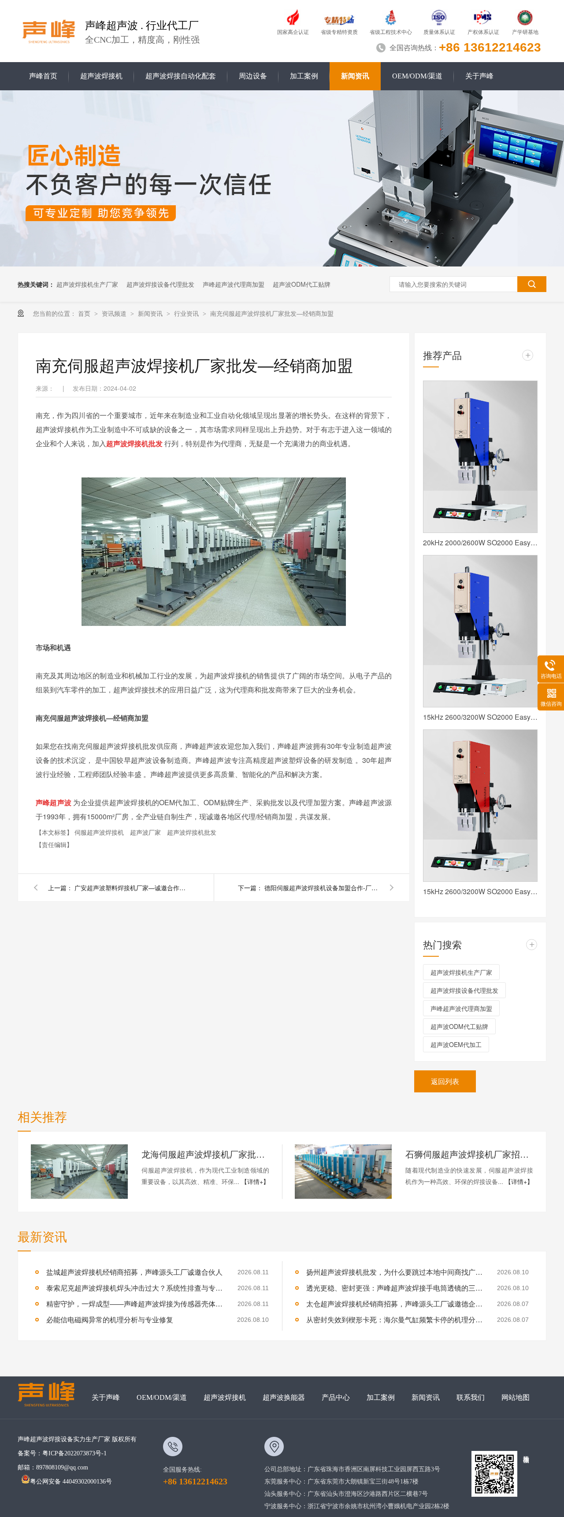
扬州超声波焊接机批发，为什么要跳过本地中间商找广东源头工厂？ (394, 1272)
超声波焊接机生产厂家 (87, 284)
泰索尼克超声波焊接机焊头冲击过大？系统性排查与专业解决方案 (134, 1288)
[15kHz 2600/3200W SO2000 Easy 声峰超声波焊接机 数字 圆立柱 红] (480, 805)
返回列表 (445, 1081)
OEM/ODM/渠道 (417, 76)
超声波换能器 (284, 1397)
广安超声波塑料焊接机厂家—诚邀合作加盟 (131, 887)
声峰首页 (43, 76)
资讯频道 (115, 313)
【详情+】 (255, 1181)
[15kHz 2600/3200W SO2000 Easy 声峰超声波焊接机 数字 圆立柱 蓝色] (480, 631)
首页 (85, 313)
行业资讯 (187, 313)
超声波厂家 (146, 832)
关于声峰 (479, 76)
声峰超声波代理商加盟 (233, 284)
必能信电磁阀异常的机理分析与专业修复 (109, 1319)
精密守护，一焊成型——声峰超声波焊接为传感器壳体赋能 (134, 1304)
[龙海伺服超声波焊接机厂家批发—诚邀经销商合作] (79, 1171)
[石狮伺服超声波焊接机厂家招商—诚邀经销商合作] (343, 1171)
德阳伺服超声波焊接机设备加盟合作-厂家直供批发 (321, 887)
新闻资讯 (355, 76)
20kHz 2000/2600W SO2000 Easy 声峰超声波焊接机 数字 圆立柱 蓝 (480, 542)
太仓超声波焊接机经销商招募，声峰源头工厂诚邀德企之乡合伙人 (394, 1304)
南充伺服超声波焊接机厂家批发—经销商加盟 (272, 313)
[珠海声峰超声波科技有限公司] (50, 1397)
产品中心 (336, 1397)
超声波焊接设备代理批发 (160, 284)
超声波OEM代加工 (456, 1044)
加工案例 (304, 76)
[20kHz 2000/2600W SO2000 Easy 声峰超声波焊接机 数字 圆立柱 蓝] (480, 457)
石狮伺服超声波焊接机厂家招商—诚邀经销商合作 (469, 1153)
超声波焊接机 (101, 76)
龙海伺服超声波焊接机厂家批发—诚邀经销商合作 (205, 1153)
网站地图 (515, 1397)
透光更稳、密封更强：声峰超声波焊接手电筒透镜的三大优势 (394, 1288)
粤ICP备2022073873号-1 (74, 1453)
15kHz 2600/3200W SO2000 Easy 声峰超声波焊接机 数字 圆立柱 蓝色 (480, 717)
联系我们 (470, 1397)
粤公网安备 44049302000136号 (71, 1481)
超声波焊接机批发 (191, 832)
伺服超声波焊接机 (100, 832)
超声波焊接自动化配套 (180, 76)
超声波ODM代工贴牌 (301, 284)
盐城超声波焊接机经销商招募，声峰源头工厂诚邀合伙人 (134, 1272)
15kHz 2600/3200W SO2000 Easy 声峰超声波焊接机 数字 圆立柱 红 (480, 891)
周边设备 (253, 76)
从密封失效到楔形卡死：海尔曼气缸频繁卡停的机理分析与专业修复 (394, 1319)
